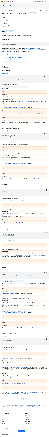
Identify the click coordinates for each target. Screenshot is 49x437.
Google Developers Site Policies (36, 405)
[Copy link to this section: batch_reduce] (11, 70)
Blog (2, 415)
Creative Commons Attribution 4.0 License (36, 404)
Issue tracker (27, 415)
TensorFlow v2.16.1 (7, 5)
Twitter (3, 421)
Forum (3, 417)
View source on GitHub (9, 31)
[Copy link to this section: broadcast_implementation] (19, 227)
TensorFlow (4, 10)
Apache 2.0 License (19, 405)
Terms (3, 428)
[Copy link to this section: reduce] (7, 267)
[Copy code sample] (46, 43)
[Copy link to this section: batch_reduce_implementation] (21, 128)
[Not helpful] (46, 10)
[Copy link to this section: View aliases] (10, 39)
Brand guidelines (28, 421)
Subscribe (21, 431)
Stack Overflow (28, 419)
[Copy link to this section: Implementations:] (11, 55)
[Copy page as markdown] (33, 14)
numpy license (36, 406)
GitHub (3, 419)
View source (4, 73)
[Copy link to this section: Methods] (9, 67)
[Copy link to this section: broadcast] (9, 184)
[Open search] (33, 1)
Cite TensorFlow (28, 423)
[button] (24, 39)
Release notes (28, 417)
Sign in (46, 1)
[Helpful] (45, 10)
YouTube (3, 423)
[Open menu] (2, 1)
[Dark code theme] (44, 43)
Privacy (6, 428)
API (8, 10)
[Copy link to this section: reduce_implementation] (17, 333)
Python (20, 10)
